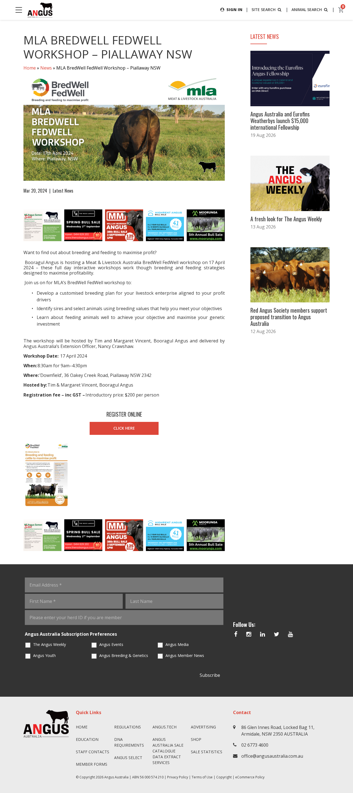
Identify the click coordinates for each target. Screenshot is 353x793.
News (46, 68)
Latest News (63, 190)
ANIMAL (307, 9)
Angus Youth (44, 655)
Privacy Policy (177, 777)
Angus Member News (184, 655)
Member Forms (91, 764)
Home (29, 68)
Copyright (224, 777)
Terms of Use (202, 777)
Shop (196, 739)
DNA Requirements (129, 742)
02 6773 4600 (254, 745)
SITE (264, 9)
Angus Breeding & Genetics (123, 655)
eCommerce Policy (249, 777)
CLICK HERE (124, 428)
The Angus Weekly (49, 644)
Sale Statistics (206, 751)
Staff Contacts (92, 751)
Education (87, 739)
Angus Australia (116, 777)
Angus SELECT (128, 757)
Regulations (127, 727)
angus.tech (164, 727)
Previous (18, 225)
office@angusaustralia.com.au (272, 756)
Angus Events (111, 644)
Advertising (203, 727)
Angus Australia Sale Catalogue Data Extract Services (168, 751)
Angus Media (177, 644)
